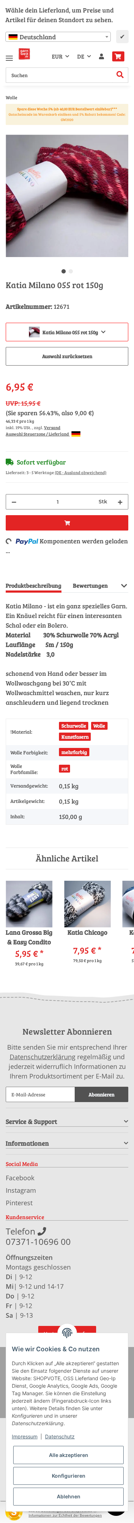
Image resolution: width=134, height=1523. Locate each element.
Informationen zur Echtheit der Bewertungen (65, 1515)
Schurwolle (73, 725)
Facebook (20, 1177)
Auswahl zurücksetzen (67, 356)
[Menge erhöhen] (120, 501)
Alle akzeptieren (68, 1455)
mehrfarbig (74, 752)
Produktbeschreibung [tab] (33, 585)
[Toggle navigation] (9, 55)
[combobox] (58, 37)
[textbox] (58, 36)
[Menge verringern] (14, 501)
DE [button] (80, 56)
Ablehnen (68, 1496)
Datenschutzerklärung (42, 1056)
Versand (52, 427)
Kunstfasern (75, 736)
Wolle (99, 725)
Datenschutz (60, 1436)
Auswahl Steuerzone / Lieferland (38, 434)
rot (64, 768)
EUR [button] (57, 56)
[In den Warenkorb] (11, 131)
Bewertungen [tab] (90, 585)
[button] (101, 56)
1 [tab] (63, 271)
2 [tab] (71, 271)
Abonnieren (101, 1094)
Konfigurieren (68, 1476)
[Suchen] (120, 75)
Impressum (25, 1436)
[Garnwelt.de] (24, 54)
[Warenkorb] (118, 56)
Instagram (21, 1190)
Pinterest (19, 1202)
